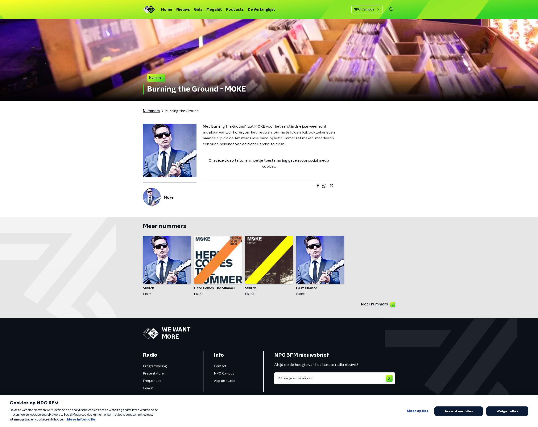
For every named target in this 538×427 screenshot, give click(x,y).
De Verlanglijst (261, 10)
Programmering (155, 366)
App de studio (224, 380)
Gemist (148, 388)
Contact (220, 366)
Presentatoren (154, 373)
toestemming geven (281, 160)
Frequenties (152, 380)
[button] (391, 9)
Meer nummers (374, 304)
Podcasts (235, 10)
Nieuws (183, 10)
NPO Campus (364, 9)
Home (166, 10)
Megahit (214, 10)
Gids (198, 10)
